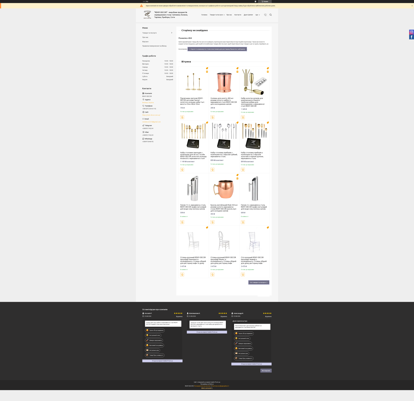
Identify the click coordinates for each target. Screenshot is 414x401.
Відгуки (145, 41)
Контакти (237, 15)
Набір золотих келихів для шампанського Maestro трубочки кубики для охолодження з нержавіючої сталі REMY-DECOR (252, 102)
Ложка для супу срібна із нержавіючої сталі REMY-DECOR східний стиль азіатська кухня (162, 323)
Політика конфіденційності (220, 386)
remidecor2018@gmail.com (151, 122)
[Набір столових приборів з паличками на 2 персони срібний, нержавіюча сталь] (224, 136)
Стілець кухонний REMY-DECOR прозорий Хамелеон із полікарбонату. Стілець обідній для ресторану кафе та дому (193, 260)
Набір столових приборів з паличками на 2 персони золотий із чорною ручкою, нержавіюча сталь (252, 155)
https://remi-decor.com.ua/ (151, 115)
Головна (204, 15)
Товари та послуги (216, 15)
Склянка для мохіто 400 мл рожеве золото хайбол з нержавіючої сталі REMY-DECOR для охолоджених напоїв (224, 101)
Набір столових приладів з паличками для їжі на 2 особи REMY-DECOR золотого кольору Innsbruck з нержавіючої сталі (193, 155)
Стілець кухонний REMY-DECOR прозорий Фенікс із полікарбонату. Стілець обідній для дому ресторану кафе (223, 260)
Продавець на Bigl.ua (207, 384)
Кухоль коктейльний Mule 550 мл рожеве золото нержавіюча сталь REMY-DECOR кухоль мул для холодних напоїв (224, 208)
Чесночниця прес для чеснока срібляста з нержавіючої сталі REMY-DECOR (248, 326)
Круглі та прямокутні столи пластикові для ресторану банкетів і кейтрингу (218, 49)
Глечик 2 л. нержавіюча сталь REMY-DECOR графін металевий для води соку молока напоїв (254, 207)
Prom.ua (217, 382)
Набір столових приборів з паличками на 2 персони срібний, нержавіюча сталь (224, 154)
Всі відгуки (266, 370)
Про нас (229, 15)
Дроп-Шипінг (248, 15)
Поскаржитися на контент (202, 386)
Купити (182, 117)
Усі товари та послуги (258, 282)
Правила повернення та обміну (154, 46)
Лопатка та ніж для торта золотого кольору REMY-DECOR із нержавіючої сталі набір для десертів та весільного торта (207, 324)
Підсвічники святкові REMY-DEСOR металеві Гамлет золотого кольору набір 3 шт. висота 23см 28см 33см (192, 101)
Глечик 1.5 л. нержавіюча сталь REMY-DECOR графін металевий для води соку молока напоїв (193, 207)
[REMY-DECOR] (147, 15)
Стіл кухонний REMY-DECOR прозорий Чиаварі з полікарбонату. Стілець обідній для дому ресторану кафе (254, 260)
